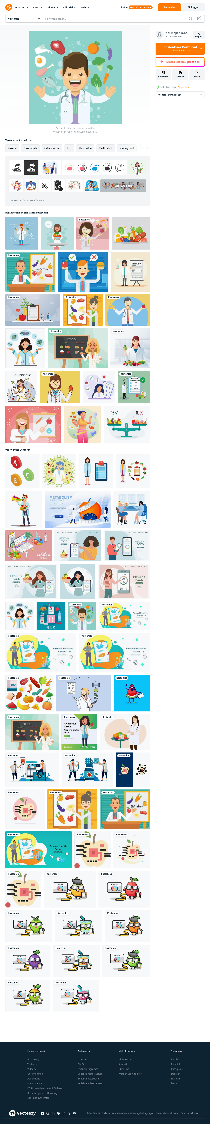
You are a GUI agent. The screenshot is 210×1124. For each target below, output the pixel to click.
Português (177, 1068)
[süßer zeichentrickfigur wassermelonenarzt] (132, 693)
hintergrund (127, 148)
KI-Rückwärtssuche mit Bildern (44, 1088)
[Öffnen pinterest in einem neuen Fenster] (58, 1113)
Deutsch (175, 1073)
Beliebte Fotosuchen (89, 1078)
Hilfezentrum (126, 1059)
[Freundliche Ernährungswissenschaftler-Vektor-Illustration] (21, 233)
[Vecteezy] (8, 7)
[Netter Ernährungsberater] (78, 348)
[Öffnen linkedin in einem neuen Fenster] (53, 1113)
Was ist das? (183, 87)
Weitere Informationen (169, 94)
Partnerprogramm (88, 1068)
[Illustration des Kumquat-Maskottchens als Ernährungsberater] (127, 926)
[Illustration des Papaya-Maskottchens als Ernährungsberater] (70, 889)
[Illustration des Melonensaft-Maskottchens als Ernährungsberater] (78, 926)
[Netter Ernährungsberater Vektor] (127, 310)
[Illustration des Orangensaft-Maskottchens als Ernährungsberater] (76, 961)
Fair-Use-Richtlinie (189, 1113)
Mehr (84, 7)
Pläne (124, 7)
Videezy (31, 1068)
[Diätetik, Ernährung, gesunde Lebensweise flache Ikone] (51, 616)
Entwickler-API (35, 1083)
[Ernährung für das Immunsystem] (29, 693)
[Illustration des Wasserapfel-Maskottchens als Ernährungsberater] (124, 889)
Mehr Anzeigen (123, 185)
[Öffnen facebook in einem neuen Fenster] (42, 1113)
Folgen (198, 36)
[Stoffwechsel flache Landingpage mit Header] (78, 509)
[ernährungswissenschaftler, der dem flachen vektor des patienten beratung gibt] (131, 509)
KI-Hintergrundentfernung (42, 1093)
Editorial (68, 7)
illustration (85, 148)
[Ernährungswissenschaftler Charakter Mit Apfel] (60, 387)
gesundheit (30, 148)
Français (175, 1078)
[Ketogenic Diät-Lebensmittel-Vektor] (131, 233)
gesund (12, 148)
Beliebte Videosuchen (90, 1083)
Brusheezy (33, 1059)
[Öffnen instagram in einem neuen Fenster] (47, 1113)
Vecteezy (32, 1064)
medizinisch (105, 148)
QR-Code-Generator (38, 1097)
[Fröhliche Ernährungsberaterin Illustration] (30, 272)
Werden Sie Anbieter (130, 1073)
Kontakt (123, 1064)
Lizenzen (82, 1059)
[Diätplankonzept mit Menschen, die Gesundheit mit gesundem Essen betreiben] (32, 310)
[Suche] (191, 19)
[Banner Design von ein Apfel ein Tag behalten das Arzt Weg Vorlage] (79, 732)
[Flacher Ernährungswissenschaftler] (82, 616)
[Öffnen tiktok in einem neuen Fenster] (63, 1113)
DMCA (81, 1064)
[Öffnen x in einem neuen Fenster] (69, 1113)
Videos (51, 7)
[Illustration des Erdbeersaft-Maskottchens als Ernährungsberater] (76, 996)
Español (175, 1064)
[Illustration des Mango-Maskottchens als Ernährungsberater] (27, 996)
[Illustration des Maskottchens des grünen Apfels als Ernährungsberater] (126, 961)
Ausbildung (33, 1078)
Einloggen (193, 7)
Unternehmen (35, 1073)
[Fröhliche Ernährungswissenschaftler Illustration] (83, 272)
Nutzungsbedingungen (142, 1113)
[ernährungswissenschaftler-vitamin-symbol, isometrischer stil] (22, 471)
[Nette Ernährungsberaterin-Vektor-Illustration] (57, 233)
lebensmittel (51, 148)
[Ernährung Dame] (92, 233)
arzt (69, 148)
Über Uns (124, 1068)
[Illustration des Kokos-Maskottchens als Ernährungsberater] (28, 926)
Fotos (36, 7)
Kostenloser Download (180, 48)
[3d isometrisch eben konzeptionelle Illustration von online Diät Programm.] (28, 545)
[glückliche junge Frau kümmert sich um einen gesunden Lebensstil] (82, 424)
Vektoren (20, 7)
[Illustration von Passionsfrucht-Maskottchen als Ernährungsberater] (27, 961)
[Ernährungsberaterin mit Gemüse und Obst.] (59, 471)
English (175, 1059)
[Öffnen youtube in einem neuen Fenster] (74, 1113)
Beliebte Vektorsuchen (90, 1073)
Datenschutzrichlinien (167, 1113)
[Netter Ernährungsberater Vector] (130, 348)
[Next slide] (145, 148)
